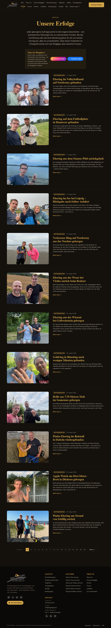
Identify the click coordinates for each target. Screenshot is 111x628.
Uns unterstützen (92, 591)
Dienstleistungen (51, 2)
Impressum (88, 625)
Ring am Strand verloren (73, 586)
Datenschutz (96, 625)
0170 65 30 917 (49, 603)
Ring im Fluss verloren (73, 580)
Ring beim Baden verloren (74, 591)
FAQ (66, 6)
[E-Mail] (21, 597)
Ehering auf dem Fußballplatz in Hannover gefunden (70, 120)
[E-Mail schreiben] (55, 616)
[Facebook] (13, 597)
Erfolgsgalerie (77, 2)
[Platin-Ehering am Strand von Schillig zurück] (28, 526)
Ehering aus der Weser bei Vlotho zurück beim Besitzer (69, 279)
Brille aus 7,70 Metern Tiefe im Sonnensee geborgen (69, 398)
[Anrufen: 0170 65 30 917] (46, 616)
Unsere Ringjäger (39, 2)
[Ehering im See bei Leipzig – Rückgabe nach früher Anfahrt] (28, 209)
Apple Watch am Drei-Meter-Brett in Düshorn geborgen (70, 477)
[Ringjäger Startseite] (16, 577)
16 (84, 549)
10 (61, 549)
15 (80, 549)
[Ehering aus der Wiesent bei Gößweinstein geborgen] (28, 328)
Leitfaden (43, 6)
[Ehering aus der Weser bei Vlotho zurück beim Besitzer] (28, 288)
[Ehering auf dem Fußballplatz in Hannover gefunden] (28, 129)
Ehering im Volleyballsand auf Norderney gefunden (68, 80)
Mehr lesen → (57, 96)
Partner (36, 6)
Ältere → (92, 549)
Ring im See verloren (72, 577)
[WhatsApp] (17, 597)
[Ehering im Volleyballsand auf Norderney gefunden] (28, 90)
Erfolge (23, 6)
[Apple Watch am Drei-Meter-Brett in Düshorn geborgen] (28, 486)
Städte (69, 2)
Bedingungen (52, 6)
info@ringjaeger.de (51, 607)
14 (77, 549)
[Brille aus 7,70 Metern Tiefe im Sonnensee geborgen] (28, 407)
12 (69, 549)
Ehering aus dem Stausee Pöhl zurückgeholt (78, 158)
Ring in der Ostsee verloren (74, 583)
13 (73, 549)
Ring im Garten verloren (73, 588)
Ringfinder (48, 583)
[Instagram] (8, 597)
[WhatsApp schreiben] (51, 616)
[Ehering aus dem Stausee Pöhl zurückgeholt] (28, 169)
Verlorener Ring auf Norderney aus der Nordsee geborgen (71, 239)
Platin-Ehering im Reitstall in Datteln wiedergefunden (68, 438)
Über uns (29, 2)
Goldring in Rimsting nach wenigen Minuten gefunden (68, 358)
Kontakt (61, 6)
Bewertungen (75, 6)
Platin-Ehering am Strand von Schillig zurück (68, 517)
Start (22, 2)
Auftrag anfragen (96, 5)
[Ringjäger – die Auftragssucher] (12, 4)
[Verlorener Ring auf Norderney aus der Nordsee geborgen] (28, 248)
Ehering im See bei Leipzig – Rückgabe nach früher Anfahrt (71, 199)
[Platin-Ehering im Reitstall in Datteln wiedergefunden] (28, 447)
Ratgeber (62, 2)
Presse (29, 6)
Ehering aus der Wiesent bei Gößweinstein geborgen (68, 318)
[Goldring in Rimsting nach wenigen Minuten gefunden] (28, 367)
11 (65, 549)
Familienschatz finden (51, 580)
